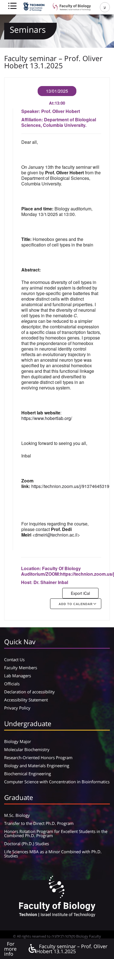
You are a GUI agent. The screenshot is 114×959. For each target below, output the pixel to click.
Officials (12, 683)
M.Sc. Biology (17, 815)
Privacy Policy (17, 708)
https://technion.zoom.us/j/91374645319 (70, 486)
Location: (31, 568)
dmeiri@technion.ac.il (56, 535)
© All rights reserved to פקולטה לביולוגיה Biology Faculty (57, 936)
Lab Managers (17, 675)
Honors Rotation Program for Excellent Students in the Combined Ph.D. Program (55, 833)
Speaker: (31, 111)
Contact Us (14, 659)
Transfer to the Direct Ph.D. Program (39, 823)
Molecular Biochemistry (27, 749)
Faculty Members (20, 667)
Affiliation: (32, 119)
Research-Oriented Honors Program (38, 757)
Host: (27, 582)
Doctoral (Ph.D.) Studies (26, 843)
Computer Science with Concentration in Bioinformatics (57, 781)
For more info (10, 948)
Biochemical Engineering (27, 773)
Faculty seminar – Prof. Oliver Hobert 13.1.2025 (71, 949)
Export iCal (80, 593)
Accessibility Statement (26, 700)
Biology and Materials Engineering (36, 765)
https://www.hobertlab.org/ (46, 418)
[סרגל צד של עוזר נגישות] (32, 949)
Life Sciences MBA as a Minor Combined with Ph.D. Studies (53, 854)
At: (52, 103)
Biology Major (17, 741)
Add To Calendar (76, 604)
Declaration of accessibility (29, 691)
